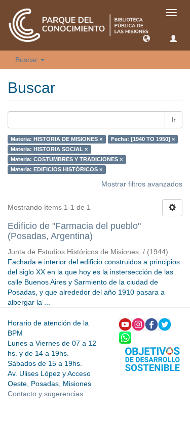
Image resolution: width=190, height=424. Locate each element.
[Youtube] (125, 323)
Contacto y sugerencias (45, 394)
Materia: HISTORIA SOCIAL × (49, 149)
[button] (146, 37)
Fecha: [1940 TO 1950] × (143, 139)
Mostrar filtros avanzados (141, 184)
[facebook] (151, 323)
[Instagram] (138, 323)
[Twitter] (164, 323)
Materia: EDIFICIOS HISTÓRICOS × (56, 169)
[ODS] (152, 358)
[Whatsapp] (125, 337)
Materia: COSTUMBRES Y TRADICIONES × (67, 159)
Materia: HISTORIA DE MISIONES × (56, 139)
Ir (173, 120)
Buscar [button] (27, 60)
